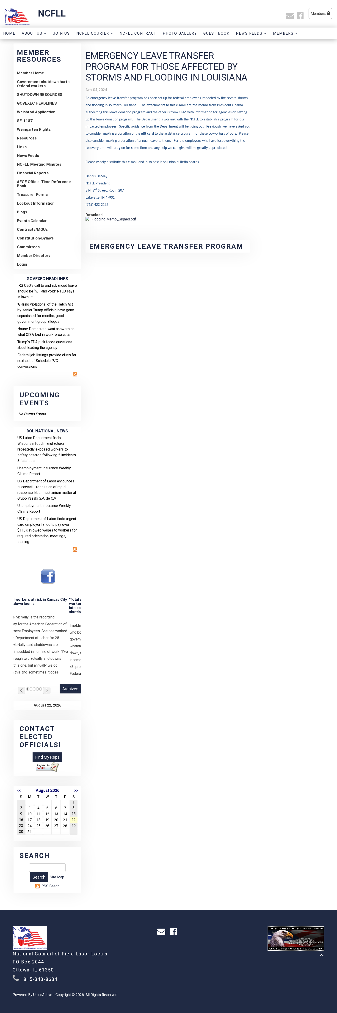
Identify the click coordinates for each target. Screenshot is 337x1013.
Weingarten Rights (34, 129)
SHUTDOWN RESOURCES (39, 94)
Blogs (22, 212)
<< (19, 790)
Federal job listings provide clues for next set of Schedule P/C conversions (46, 361)
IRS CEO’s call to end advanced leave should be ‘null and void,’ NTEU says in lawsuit (47, 291)
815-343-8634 (41, 979)
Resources (27, 138)
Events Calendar (32, 220)
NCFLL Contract (138, 33)
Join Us (61, 33)
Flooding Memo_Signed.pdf (113, 219)
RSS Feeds (50, 886)
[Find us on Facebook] (301, 17)
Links (22, 147)
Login (22, 264)
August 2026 (47, 790)
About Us (33, 33)
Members (319, 13)
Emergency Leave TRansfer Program (166, 246)
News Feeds (250, 33)
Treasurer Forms (32, 194)
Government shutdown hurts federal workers (43, 83)
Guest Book (216, 33)
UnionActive (42, 995)
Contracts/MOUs (32, 229)
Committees (28, 247)
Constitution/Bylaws (35, 238)
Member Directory (33, 255)
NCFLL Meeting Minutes (39, 164)
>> (76, 790)
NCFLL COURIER (93, 33)
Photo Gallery (180, 33)
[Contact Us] (291, 17)
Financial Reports (33, 173)
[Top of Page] (321, 955)
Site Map (57, 877)
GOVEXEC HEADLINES (37, 103)
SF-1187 (25, 120)
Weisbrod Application (36, 112)
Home (9, 33)
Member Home (30, 73)
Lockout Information (36, 203)
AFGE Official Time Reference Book (44, 183)
